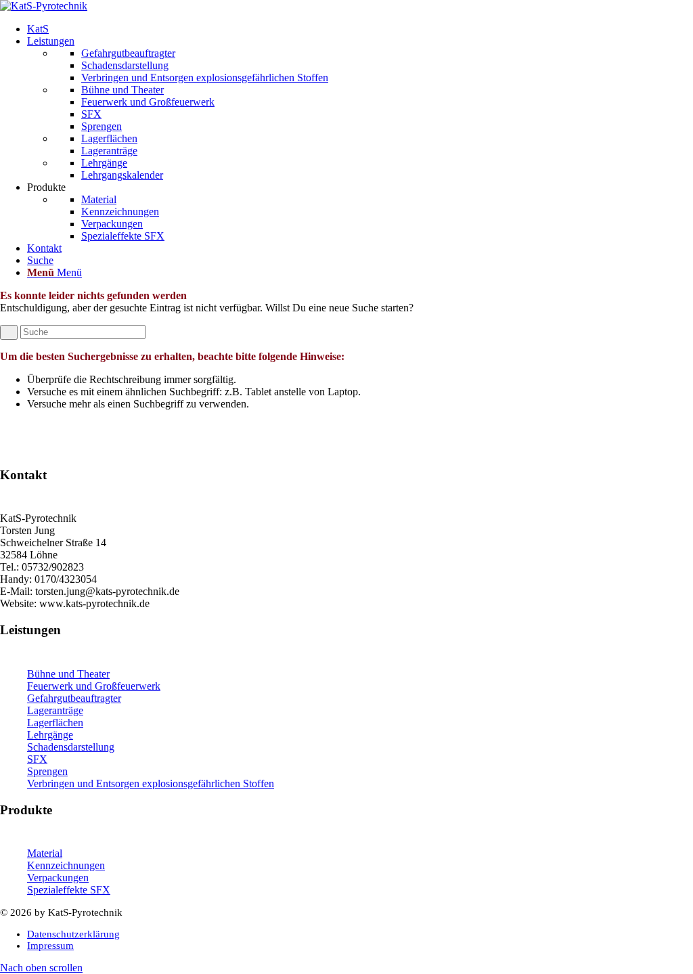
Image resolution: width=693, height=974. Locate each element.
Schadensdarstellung (70, 747)
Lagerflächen (55, 722)
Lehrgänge (50, 734)
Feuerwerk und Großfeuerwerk (93, 686)
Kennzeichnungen (66, 865)
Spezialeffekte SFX (68, 889)
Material (44, 853)
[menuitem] (360, 29)
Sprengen (47, 771)
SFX (37, 759)
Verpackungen (58, 877)
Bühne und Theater (68, 674)
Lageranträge (55, 710)
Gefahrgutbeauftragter (74, 698)
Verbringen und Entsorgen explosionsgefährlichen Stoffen (150, 783)
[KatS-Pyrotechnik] (43, 6)
